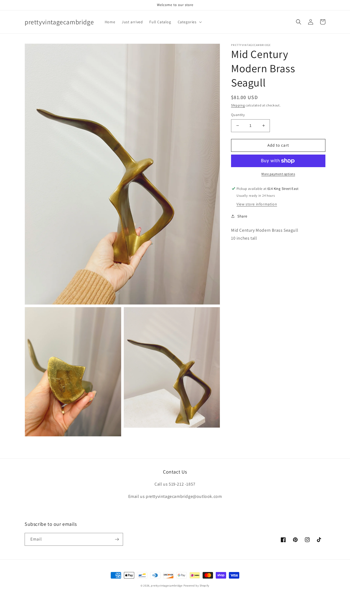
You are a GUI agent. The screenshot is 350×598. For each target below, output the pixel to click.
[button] (189, 22)
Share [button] (242, 216)
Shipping (238, 105)
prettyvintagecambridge (166, 585)
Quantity (238, 114)
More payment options (278, 174)
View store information (257, 204)
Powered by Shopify (196, 585)
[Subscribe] (117, 539)
